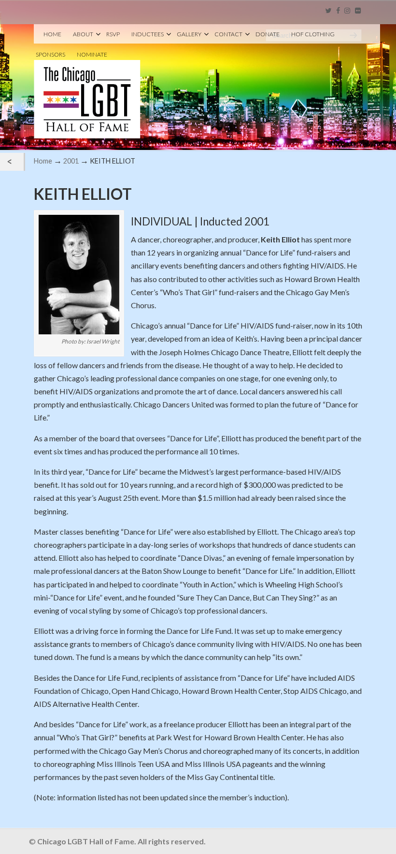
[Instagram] (347, 11)
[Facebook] (338, 11)
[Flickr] (358, 11)
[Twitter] (328, 11)
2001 (71, 161)
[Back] (11, 161)
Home (43, 161)
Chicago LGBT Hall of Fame (87, 82)
